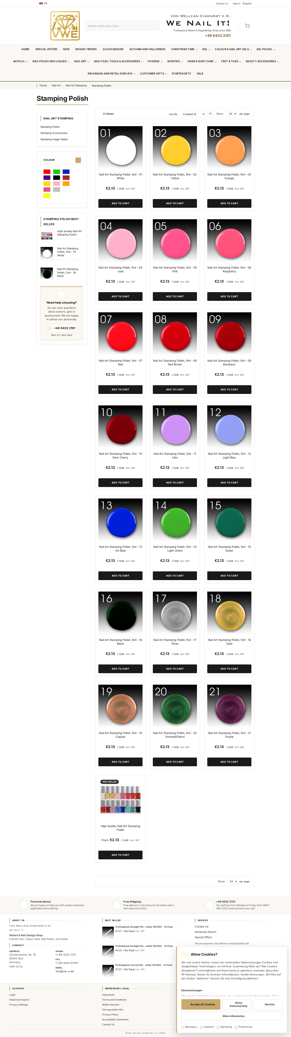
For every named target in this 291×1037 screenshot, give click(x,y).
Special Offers (46, 49)
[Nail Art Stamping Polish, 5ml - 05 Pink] (174, 241)
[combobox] (118, 26)
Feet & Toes (229, 61)
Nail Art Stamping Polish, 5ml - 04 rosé (120, 269)
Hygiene (154, 61)
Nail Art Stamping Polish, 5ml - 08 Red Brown (175, 362)
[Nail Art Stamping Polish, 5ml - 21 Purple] (229, 706)
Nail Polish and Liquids (49, 61)
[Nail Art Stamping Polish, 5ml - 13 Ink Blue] (120, 520)
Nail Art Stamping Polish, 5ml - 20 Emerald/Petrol (175, 734)
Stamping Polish (50, 126)
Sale (200, 73)
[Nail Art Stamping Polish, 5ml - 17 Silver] (174, 613)
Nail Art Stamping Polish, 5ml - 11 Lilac (175, 455)
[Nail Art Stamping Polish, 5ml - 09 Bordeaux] (229, 334)
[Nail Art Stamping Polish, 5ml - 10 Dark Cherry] (120, 427)
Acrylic (19, 61)
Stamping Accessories (54, 132)
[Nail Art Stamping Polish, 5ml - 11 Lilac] (174, 427)
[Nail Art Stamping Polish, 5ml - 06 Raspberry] (229, 241)
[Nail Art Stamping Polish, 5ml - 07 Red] (120, 334)
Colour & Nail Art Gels (232, 49)
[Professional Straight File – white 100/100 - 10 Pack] (108, 951)
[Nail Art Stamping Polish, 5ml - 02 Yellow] (174, 148)
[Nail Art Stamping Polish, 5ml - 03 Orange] (229, 148)
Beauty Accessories (261, 61)
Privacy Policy (110, 1014)
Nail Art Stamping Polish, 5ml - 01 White (120, 176)
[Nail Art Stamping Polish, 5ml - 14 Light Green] (174, 520)
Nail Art (80, 61)
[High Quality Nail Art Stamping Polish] (120, 799)
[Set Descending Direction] (210, 113)
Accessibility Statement (115, 1019)
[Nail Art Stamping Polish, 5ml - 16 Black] (120, 613)
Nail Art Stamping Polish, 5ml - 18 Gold (229, 641)
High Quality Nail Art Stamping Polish (120, 827)
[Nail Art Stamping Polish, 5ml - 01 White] (120, 148)
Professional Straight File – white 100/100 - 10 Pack (144, 946)
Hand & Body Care (200, 61)
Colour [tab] (49, 159)
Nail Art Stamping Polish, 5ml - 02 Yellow (175, 176)
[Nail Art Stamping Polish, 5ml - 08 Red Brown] (174, 334)
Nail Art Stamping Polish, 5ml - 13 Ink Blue (120, 548)
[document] (231, 989)
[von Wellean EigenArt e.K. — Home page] (65, 26)
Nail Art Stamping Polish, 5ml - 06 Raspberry (229, 269)
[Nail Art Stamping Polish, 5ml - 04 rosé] (120, 241)
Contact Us (201, 926)
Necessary (191, 1026)
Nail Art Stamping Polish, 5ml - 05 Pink (175, 269)
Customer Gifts (152, 73)
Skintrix (173, 61)
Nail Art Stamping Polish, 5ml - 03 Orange (229, 176)
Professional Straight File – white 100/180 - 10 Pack (144, 926)
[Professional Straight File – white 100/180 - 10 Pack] (108, 932)
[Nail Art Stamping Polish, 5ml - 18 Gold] (229, 613)
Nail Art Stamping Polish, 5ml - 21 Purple (229, 734)
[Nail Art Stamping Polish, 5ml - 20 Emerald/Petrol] (174, 706)
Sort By (173, 114)
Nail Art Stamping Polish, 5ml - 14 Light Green (175, 548)
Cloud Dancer (113, 49)
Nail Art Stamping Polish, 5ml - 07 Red (120, 362)
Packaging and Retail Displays (110, 73)
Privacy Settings (18, 1004)
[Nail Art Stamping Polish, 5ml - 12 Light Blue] (229, 427)
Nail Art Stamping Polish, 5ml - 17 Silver (174, 641)
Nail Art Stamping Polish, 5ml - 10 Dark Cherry (120, 455)
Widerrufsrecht (110, 1004)
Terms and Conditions (114, 999)
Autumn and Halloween (147, 49)
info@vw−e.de (65, 971)
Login (12, 994)
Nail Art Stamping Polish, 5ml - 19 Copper (120, 734)
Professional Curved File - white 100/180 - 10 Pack (143, 965)
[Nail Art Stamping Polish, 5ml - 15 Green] (229, 520)
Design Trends (86, 49)
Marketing (226, 1026)
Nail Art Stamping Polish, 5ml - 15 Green (229, 548)
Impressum (108, 994)
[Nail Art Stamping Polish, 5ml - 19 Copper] (120, 706)
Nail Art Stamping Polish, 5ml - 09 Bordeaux (229, 362)
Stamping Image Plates (54, 139)
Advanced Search (205, 931)
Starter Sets (181, 73)
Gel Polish (264, 49)
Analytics (209, 1026)
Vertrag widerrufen (112, 1009)
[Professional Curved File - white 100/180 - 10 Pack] (108, 971)
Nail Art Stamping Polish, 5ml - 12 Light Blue (229, 455)
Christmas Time (183, 49)
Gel (204, 49)
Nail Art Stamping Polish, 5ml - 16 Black (120, 641)
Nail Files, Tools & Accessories (117, 61)
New (66, 49)
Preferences (245, 1026)
